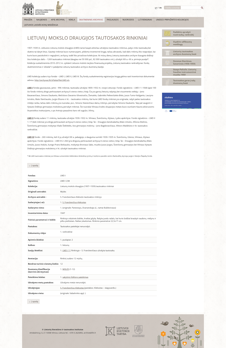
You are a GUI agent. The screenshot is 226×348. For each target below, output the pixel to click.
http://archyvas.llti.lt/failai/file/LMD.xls (52, 80)
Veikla (72, 19)
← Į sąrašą (33, 165)
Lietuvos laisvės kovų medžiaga (41, 25)
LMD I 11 (67, 250)
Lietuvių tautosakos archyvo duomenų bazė (184, 52)
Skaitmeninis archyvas (91, 19)
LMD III (30, 137)
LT (156, 8)
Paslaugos (112, 19)
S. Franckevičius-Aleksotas (74, 202)
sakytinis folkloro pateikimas (75, 277)
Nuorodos (128, 19)
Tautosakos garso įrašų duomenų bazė (184, 81)
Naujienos (41, 19)
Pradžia (28, 19)
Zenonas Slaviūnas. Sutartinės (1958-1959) (184, 62)
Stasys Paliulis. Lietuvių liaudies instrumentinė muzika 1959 (184, 72)
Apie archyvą (57, 19)
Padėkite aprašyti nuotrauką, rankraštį (183, 33)
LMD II (30, 118)
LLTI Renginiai (145, 19)
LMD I (30, 87)
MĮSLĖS (66, 269)
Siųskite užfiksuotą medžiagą (182, 43)
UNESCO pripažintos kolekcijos (172, 19)
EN (160, 8)
